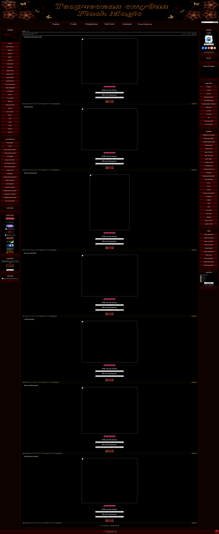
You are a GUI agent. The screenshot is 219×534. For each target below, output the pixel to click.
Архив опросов (211, 284)
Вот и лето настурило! (30, 253)
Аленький (44, 103)
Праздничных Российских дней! (33, 37)
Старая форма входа (208, 51)
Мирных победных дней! (31, 385)
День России (24, 103)
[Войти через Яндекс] (208, 48)
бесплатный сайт (110, 531)
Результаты (206, 284)
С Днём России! (28, 106)
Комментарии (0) (57, 103)
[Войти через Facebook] (206, 48)
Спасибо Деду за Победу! (31, 456)
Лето (23, 249)
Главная (24, 31)
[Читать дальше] (109, 100)
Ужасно (203, 281)
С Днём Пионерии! (29, 319)
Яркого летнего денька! (30, 173)
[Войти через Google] (211, 48)
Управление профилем (209, 52)
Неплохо (204, 278)
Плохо (203, 280)
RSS (14, 2)
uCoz (116, 531)
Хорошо (203, 277)
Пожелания (24, 382)
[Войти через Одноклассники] (214, 48)
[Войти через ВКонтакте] (203, 48)
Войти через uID (209, 44)
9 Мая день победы (25, 453)
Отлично (204, 276)
